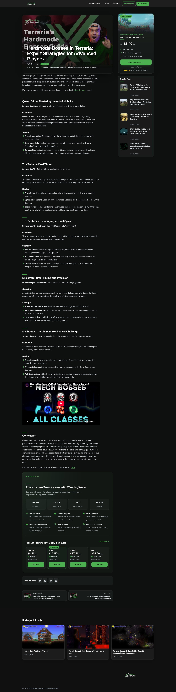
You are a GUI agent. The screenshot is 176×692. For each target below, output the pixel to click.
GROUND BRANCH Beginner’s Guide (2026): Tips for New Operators (141, 117)
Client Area (143, 3)
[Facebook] (40, 580)
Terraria (45, 64)
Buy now (36, 564)
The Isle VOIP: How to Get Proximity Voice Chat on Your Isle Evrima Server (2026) (140, 87)
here (73, 467)
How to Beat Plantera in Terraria (36, 651)
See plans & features (136, 67)
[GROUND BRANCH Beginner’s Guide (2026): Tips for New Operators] (124, 117)
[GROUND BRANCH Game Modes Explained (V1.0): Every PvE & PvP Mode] (124, 146)
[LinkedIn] (56, 580)
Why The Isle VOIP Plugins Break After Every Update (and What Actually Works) (140, 102)
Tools (106, 3)
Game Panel (130, 3)
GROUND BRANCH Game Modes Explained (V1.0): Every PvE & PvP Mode (140, 146)
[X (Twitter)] (45, 580)
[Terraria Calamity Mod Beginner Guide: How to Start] (88, 636)
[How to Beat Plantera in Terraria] (43, 636)
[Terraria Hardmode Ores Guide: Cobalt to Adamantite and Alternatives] (133, 637)
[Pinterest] (51, 580)
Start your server (134, 62)
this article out (79, 90)
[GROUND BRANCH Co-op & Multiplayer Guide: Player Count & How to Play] (124, 131)
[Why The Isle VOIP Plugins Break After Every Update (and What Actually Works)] (124, 102)
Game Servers (94, 3)
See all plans (103, 542)
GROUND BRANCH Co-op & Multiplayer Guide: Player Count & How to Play (140, 131)
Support (116, 3)
